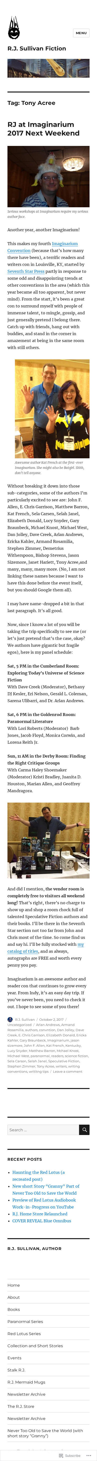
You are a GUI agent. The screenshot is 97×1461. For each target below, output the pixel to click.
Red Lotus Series (24, 1333)
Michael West (18, 1056)
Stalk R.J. (16, 1370)
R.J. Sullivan (25, 1019)
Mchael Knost (68, 1051)
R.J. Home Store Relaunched (39, 1213)
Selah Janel (37, 1061)
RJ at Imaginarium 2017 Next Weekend (43, 128)
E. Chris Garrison (31, 1035)
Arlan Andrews (48, 1025)
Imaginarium (58, 1040)
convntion (47, 1030)
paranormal (40, 1056)
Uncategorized (19, 1025)
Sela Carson (16, 1061)
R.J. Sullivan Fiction (36, 48)
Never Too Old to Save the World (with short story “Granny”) (45, 1433)
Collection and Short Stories (35, 1346)
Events (14, 1358)
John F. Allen (34, 1045)
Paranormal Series (25, 1321)
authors (31, 1030)
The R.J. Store (20, 1406)
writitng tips (38, 1071)
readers (57, 1056)
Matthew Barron (42, 1051)
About (13, 1297)
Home (13, 1285)
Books (13, 1309)
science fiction (76, 1056)
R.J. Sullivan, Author (34, 1248)
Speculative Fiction (63, 1061)
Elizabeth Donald (60, 1035)
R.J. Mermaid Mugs (26, 1382)
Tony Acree (45, 1066)
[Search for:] (43, 1129)
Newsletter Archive (26, 1394)
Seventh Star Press (26, 271)
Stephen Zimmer (21, 1066)
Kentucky (73, 1045)
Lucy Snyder (17, 1051)
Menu (81, 33)
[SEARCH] (84, 1130)
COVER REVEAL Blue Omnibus (41, 1220)
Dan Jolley (65, 1030)
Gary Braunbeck (33, 1040)
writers (61, 1066)
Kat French (55, 1045)
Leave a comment (67, 1071)
